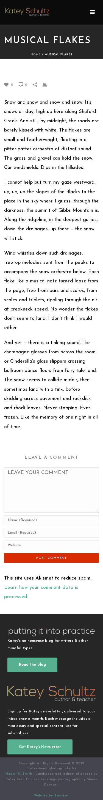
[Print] (47, 84)
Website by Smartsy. (51, 795)
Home (36, 54)
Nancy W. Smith (19, 773)
